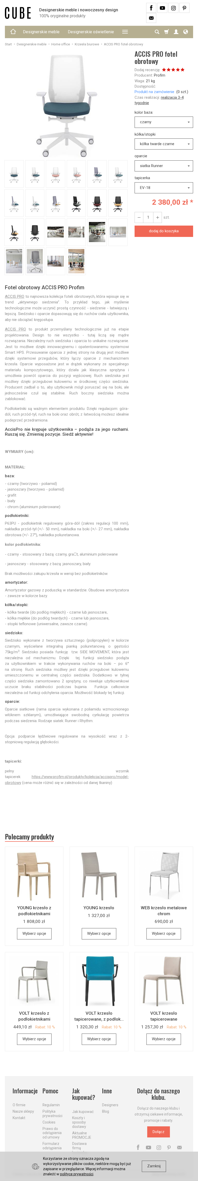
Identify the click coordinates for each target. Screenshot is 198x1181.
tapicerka (142, 178)
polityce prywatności (76, 1174)
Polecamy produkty (29, 836)
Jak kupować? (83, 1094)
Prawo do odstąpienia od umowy (52, 1133)
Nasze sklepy (23, 1111)
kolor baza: (144, 112)
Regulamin (51, 1105)
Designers (110, 1105)
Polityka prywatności (52, 1113)
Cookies (49, 1122)
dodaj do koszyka (164, 231)
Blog (105, 1111)
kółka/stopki (145, 134)
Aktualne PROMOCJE (81, 1135)
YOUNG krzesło (99, 907)
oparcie (141, 156)
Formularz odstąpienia (52, 1146)
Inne (107, 1091)
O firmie (19, 1105)
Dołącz (158, 1131)
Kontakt (19, 1118)
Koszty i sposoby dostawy (79, 1122)
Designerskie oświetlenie (91, 31)
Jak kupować (83, 1112)
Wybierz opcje (34, 933)
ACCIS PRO (14, 296)
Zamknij (154, 1166)
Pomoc (50, 1091)
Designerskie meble (41, 31)
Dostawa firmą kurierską (79, 1148)
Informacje (24, 1091)
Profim (159, 75)
